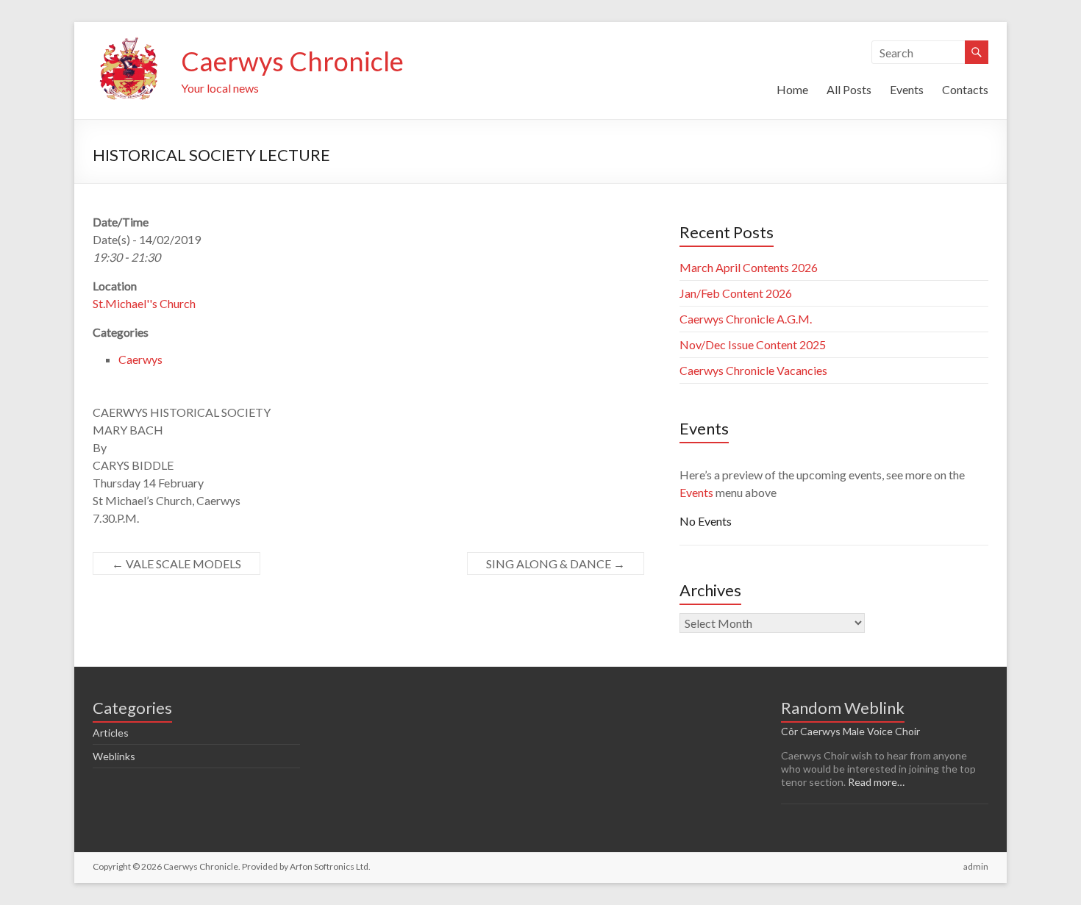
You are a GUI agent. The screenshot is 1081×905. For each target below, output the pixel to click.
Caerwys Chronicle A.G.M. (745, 319)
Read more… (876, 782)
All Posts (849, 89)
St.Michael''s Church (144, 303)
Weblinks (114, 756)
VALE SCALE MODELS (176, 563)
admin (975, 866)
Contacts (965, 89)
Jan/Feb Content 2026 (735, 293)
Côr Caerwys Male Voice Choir (850, 731)
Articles (111, 732)
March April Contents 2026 (748, 267)
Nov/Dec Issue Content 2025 (752, 344)
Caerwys (140, 359)
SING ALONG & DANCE (555, 563)
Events (907, 89)
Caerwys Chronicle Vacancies (753, 370)
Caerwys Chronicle (292, 61)
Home (792, 89)
